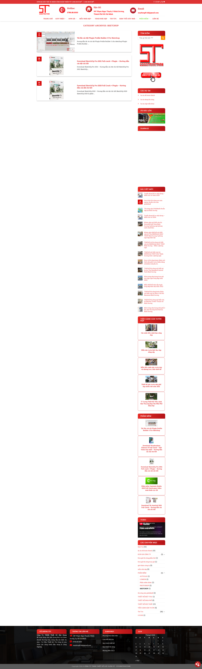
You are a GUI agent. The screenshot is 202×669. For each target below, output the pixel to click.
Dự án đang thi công (147, 99)
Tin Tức (140, 612)
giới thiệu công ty (144, 565)
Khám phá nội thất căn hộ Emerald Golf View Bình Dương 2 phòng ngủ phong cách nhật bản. (153, 225)
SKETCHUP (144, 589)
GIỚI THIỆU (59, 19)
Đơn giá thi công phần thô (147, 558)
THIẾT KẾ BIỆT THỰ (145, 597)
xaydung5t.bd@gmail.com (82, 645)
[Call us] (160, 2)
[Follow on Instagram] (156, 2)
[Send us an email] (158, 2)
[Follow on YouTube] (164, 2)
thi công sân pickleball (145, 593)
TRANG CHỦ (48, 19)
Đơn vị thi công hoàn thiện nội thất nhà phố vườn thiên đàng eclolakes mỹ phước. (154, 262)
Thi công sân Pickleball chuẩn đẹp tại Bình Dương (154, 209)
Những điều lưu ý (108, 651)
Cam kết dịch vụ (108, 639)
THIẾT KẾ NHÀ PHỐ (145, 600)
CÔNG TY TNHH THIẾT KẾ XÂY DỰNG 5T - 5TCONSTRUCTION (107, 666)
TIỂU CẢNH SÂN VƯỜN (146, 608)
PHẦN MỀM (143, 19)
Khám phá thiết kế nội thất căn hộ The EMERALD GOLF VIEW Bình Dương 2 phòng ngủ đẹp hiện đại (153, 235)
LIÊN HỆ (155, 19)
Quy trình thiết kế (109, 643)
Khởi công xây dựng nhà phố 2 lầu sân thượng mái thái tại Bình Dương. (154, 309)
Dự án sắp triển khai (147, 104)
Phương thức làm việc (110, 636)
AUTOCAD (143, 576)
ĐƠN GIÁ (72, 19)
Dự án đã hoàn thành (147, 95)
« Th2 (137, 661)
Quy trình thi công (109, 647)
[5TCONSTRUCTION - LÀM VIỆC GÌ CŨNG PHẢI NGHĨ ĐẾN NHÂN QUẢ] (46, 10)
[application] (151, 530)
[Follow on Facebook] (154, 2)
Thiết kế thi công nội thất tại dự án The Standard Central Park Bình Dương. (153, 270)
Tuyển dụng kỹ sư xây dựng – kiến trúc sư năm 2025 (154, 194)
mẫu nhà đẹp (142, 569)
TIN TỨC (113, 19)
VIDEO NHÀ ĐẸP (101, 19)
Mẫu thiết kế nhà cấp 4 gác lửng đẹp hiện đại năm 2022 (153, 285)
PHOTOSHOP (144, 585)
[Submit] (163, 38)
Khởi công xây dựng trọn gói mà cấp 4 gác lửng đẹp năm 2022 (154, 278)
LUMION (143, 579)
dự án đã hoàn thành (145, 551)
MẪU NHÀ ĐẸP (85, 19)
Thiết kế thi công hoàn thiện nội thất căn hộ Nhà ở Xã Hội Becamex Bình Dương (154, 293)
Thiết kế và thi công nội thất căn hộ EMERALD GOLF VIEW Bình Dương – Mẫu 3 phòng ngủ (154, 244)
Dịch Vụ (140, 547)
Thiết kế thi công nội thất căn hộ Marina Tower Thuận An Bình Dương (154, 301)
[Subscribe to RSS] (162, 2)
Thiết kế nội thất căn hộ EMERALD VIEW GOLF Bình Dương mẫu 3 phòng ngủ (153, 254)
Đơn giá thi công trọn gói (146, 562)
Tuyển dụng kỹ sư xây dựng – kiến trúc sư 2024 (154, 216)
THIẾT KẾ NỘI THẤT (145, 604)
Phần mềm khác (146, 582)
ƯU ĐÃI (140, 615)
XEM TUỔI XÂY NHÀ (127, 19)
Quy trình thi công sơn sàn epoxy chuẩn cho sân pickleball (153, 202)
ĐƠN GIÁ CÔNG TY (144, 554)
